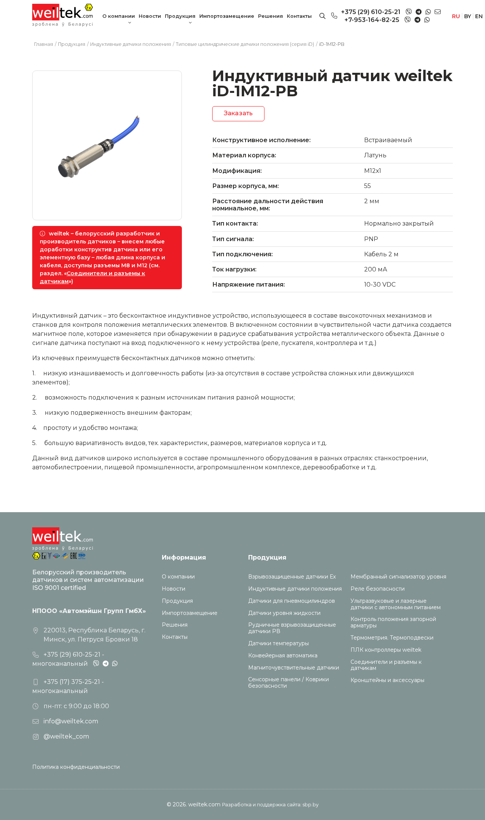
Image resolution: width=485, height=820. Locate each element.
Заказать (238, 113)
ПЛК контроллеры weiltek (385, 650)
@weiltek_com (66, 736)
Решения (270, 16)
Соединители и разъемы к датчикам (386, 665)
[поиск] (322, 16)
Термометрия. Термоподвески (391, 638)
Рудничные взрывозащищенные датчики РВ (292, 628)
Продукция (180, 16)
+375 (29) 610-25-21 (371, 12)
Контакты (299, 16)
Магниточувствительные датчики (293, 668)
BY (467, 16)
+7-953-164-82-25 (371, 20)
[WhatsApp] (428, 12)
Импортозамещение (226, 16)
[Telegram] (419, 12)
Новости (150, 16)
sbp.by (311, 804)
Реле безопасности (377, 589)
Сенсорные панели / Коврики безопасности (288, 682)
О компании (118, 16)
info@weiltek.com (71, 721)
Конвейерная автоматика (283, 655)
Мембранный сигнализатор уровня (398, 577)
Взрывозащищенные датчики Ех (292, 577)
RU (456, 16)
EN (479, 16)
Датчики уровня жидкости (284, 613)
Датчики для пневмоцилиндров (291, 601)
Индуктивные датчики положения (295, 589)
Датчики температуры (278, 643)
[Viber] (409, 12)
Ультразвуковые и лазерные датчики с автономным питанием (395, 604)
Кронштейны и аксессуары (387, 680)
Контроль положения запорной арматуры (393, 622)
